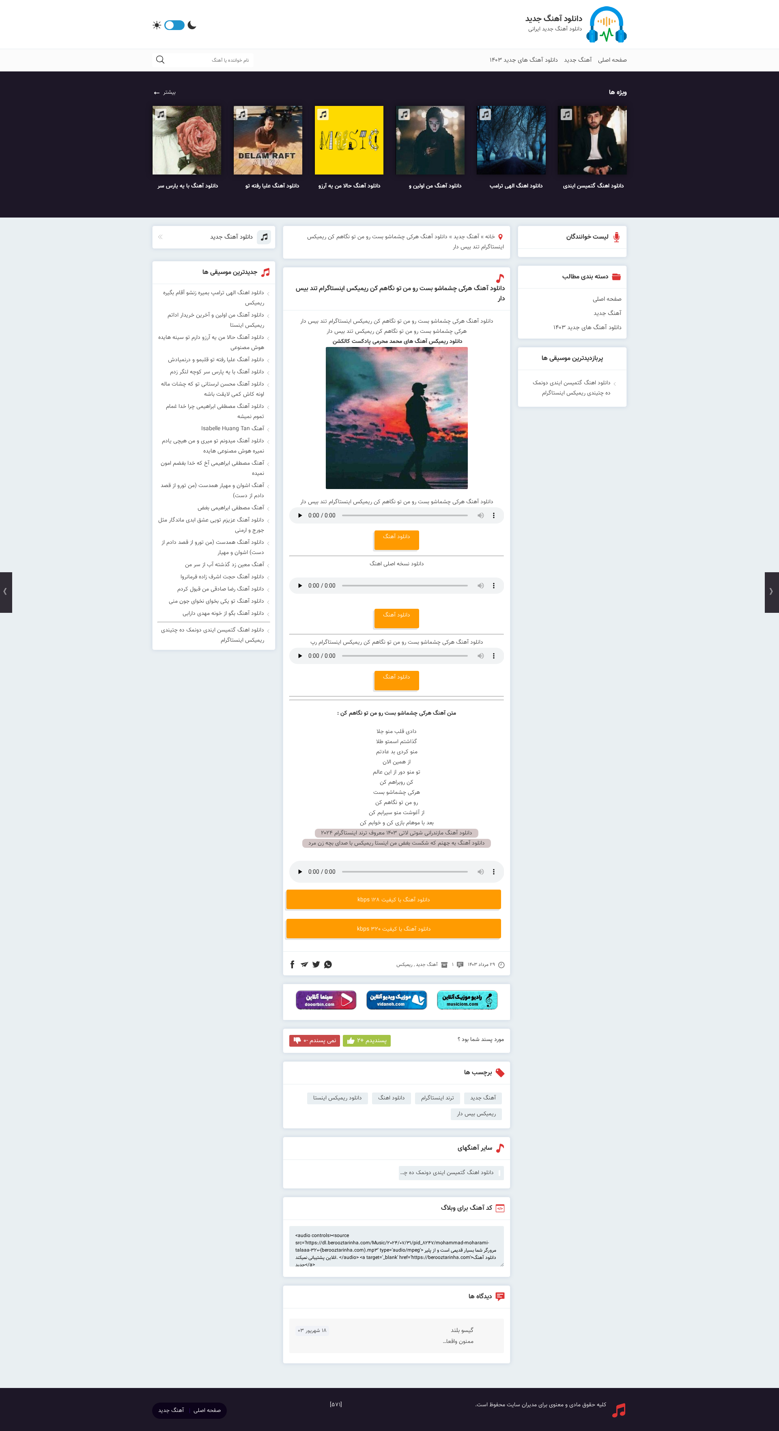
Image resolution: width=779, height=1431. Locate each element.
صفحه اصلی (612, 60)
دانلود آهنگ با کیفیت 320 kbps (394, 929)
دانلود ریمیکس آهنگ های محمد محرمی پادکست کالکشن (397, 341)
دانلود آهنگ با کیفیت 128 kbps (393, 900)
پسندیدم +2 (372, 1040)
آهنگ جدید (578, 60)
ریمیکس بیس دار (476, 1114)
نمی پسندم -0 (319, 1040)
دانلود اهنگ (391, 1098)
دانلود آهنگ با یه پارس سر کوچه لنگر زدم (217, 372)
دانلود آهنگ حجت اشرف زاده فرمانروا (222, 577)
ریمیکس (404, 964)
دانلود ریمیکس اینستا (337, 1098)
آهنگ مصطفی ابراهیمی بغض (231, 508)
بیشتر (169, 92)
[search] (160, 60)
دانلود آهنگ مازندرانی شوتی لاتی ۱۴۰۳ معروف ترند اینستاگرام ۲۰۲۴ (396, 833)
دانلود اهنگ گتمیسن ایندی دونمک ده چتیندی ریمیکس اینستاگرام (446, 1172)
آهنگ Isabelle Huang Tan (232, 429)
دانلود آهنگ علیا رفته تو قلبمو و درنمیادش (216, 360)
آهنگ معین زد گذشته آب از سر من (224, 564)
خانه (490, 237)
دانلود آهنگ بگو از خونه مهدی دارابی (223, 613)
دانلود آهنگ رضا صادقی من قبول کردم (220, 589)
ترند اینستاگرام (437, 1098)
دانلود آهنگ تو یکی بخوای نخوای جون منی (216, 601)
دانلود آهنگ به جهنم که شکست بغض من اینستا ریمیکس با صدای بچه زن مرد (396, 843)
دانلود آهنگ (396, 536)
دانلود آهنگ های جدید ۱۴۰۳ (524, 60)
